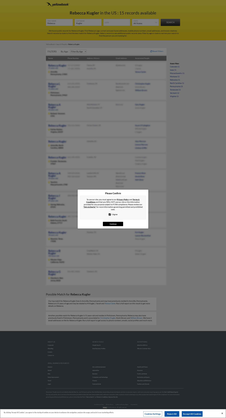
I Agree (114, 214)
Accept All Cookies (192, 414)
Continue (113, 224)
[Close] (222, 413)
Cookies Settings (153, 414)
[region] (113, 413)
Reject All (172, 414)
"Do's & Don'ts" (89, 207)
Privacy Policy (123, 199)
